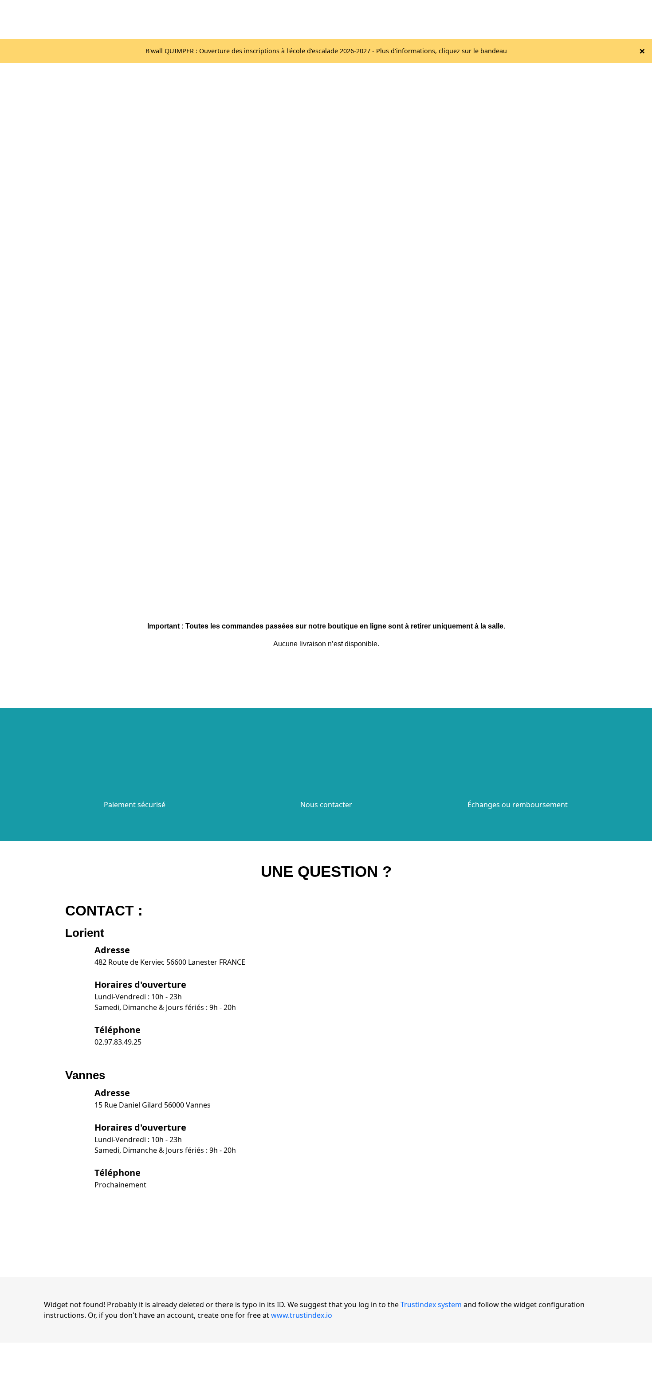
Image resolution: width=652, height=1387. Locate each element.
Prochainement (120, 1185)
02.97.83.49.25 (117, 1042)
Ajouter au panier (43, 270)
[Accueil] (185, 19)
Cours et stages (526, 19)
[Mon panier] (607, 19)
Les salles (372, 19)
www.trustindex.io (301, 1315)
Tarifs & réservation (472, 19)
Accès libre (420, 19)
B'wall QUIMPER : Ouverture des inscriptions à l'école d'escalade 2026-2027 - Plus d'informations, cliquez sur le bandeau (326, 51)
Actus (569, 19)
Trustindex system (431, 1304)
